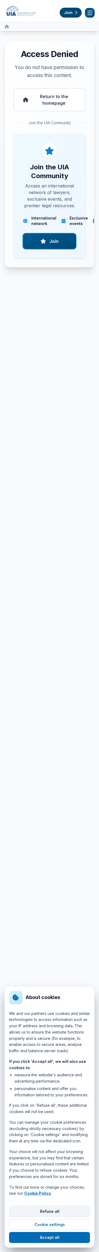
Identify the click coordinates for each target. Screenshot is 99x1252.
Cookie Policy (37, 1193)
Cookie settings (49, 1224)
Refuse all (49, 1211)
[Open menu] (90, 13)
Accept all (49, 1237)
